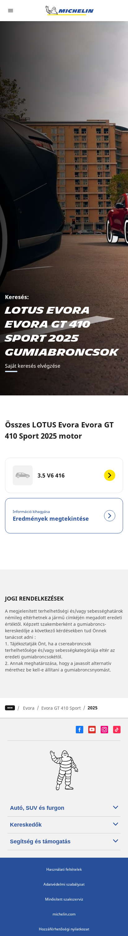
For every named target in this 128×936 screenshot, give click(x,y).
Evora (28, 708)
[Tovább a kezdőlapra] (69, 10)
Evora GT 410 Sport (61, 708)
